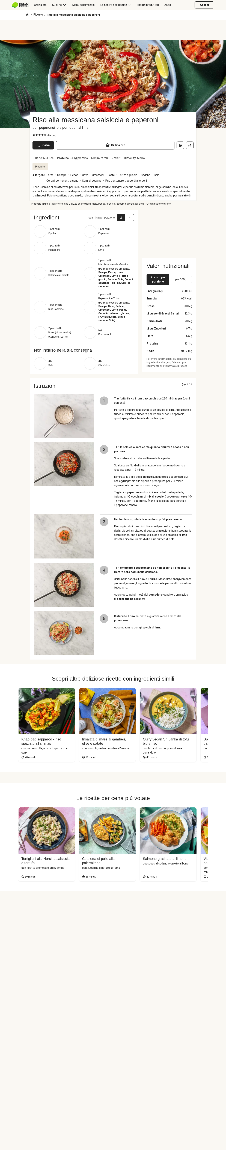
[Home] (27, 15)
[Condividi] (190, 145)
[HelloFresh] (20, 5)
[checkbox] (33, 135)
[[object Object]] (180, 145)
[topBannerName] (113, 30)
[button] (84, 217)
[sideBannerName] (169, 232)
